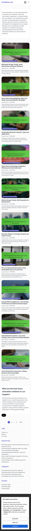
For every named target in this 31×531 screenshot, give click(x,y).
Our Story (4, 436)
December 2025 (6, 484)
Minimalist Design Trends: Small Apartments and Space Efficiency (12, 65)
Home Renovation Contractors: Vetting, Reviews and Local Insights (14, 372)
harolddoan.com (7, 2)
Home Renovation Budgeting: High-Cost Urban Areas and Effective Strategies (14, 99)
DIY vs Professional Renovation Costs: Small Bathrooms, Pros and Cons (14, 269)
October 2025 (5, 488)
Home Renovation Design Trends (10, 128)
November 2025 (6, 486)
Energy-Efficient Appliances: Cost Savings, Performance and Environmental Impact (15, 302)
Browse (4, 434)
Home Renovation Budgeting (9, 94)
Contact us (5, 432)
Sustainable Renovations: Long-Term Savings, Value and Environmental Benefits (15, 336)
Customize (15, 518)
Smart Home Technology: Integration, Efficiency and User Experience (14, 167)
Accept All (15, 526)
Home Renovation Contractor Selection (11, 367)
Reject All (15, 522)
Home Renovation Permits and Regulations (13, 472)
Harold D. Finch (5, 68)
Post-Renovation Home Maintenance (11, 230)
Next (20, 422)
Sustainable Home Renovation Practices (11, 162)
